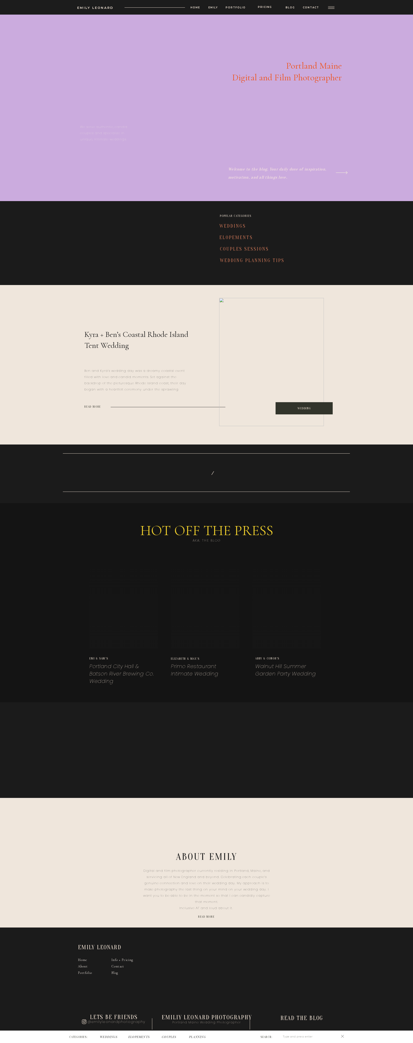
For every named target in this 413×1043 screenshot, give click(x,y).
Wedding (304, 408)
